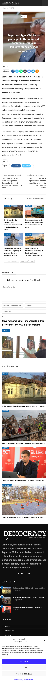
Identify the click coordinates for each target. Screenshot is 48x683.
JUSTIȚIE (5, 448)
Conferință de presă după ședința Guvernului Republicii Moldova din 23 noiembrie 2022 (12, 183)
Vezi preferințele (24, 674)
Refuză (24, 668)
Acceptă (24, 662)
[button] (45, 640)
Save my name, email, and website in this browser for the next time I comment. (23, 323)
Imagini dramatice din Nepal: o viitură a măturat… (29, 597)
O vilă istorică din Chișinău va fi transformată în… (29, 588)
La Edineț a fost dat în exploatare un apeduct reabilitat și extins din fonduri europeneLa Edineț (37, 183)
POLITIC (23, 16)
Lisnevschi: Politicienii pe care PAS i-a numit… (27, 607)
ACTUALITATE (7, 485)
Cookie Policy (18, 680)
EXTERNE (5, 411)
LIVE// (4, 178)
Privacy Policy (28, 680)
